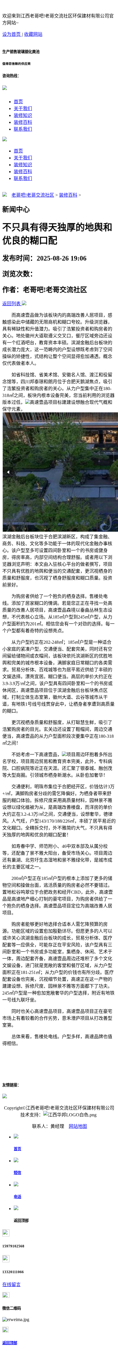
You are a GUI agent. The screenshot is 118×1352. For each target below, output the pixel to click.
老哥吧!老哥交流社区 (32, 195)
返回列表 (11, 303)
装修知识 (23, 115)
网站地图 (78, 1126)
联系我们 (23, 129)
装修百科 (23, 122)
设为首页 (12, 34)
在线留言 (11, 1284)
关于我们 (23, 108)
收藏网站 (33, 34)
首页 (18, 101)
